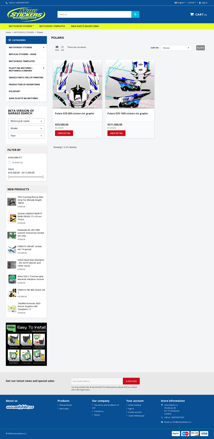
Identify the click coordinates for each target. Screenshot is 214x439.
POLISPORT (14, 91)
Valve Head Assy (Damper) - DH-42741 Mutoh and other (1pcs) (31, 262)
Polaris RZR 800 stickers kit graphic (74, 113)
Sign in (131, 408)
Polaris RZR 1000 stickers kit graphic (127, 113)
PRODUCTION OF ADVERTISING (24, 84)
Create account (135, 412)
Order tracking (134, 405)
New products (65, 405)
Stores (97, 415)
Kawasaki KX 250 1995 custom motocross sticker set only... (31, 233)
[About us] (20, 406)
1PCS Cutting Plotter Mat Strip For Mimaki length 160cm (30, 200)
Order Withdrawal (136, 415)
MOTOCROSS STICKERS (20, 26)
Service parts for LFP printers (26, 77)
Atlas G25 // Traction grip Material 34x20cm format (31, 278)
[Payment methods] (190, 433)
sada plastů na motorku (85, 26)
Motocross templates (52, 26)
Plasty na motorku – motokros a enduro (21, 69)
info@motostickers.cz (181, 422)
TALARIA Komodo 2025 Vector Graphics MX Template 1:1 (29, 306)
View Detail (64, 133)
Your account (135, 400)
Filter (200, 47)
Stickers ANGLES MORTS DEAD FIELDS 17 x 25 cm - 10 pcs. (30, 216)
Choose (176, 48)
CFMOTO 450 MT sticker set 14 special (30, 248)
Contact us (99, 411)
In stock (17, 162)
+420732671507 (22, 2)
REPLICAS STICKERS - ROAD (22, 54)
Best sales (64, 408)
